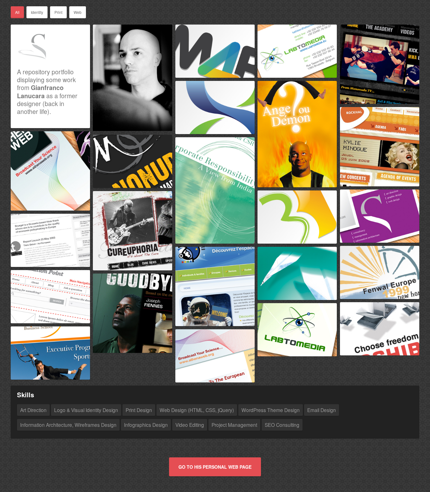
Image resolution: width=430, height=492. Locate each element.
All (17, 12)
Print (58, 12)
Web (78, 12)
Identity (37, 12)
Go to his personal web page (215, 467)
